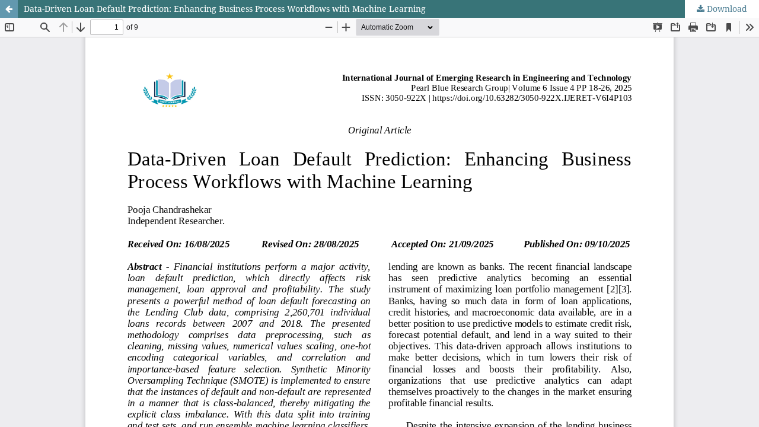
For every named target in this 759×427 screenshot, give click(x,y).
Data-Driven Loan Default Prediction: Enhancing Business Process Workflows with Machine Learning (225, 8)
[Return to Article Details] (9, 9)
